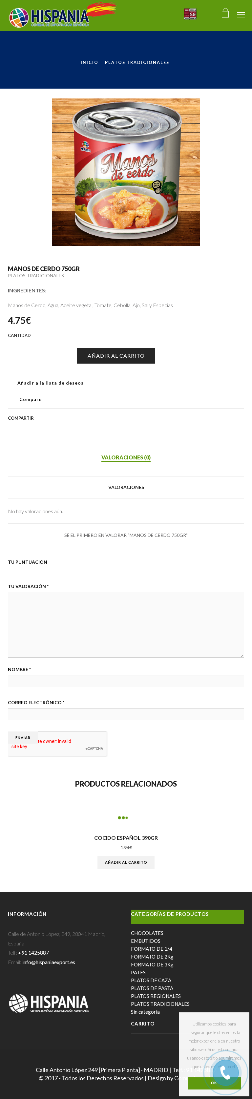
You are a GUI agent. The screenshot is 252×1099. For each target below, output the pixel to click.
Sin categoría (145, 1012)
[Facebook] (168, 418)
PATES (138, 972)
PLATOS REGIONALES (156, 996)
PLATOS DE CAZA (151, 980)
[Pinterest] (189, 418)
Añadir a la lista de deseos (50, 383)
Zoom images (21, 227)
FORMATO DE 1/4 (151, 949)
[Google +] (200, 418)
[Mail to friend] (210, 418)
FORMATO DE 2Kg (152, 957)
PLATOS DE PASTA (152, 988)
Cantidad (13, 345)
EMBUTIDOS (145, 941)
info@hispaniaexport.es (48, 962)
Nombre (19, 669)
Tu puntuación (27, 562)
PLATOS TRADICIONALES (137, 62)
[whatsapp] (231, 418)
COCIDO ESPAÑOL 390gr (126, 838)
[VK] (179, 418)
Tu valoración (28, 586)
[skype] (240, 418)
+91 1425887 (33, 952)
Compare (30, 399)
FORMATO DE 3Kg (152, 964)
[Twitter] (158, 418)
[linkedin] (221, 418)
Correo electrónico (36, 702)
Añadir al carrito (116, 355)
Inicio (89, 62)
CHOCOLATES (147, 933)
